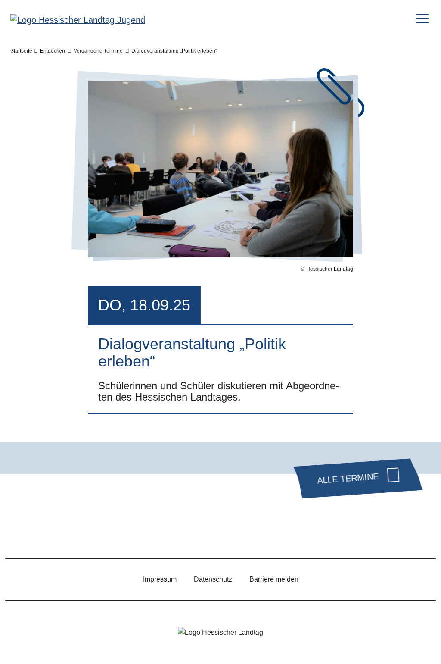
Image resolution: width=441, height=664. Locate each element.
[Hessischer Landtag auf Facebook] (47, 534)
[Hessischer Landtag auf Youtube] (97, 534)
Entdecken (52, 51)
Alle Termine (348, 478)
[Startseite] (77, 19)
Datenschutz (213, 579)
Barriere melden (273, 579)
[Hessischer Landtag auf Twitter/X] (23, 534)
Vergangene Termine (98, 51)
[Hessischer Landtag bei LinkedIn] (147, 534)
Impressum (160, 579)
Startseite (21, 51)
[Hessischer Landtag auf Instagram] (72, 534)
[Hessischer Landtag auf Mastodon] (122, 534)
